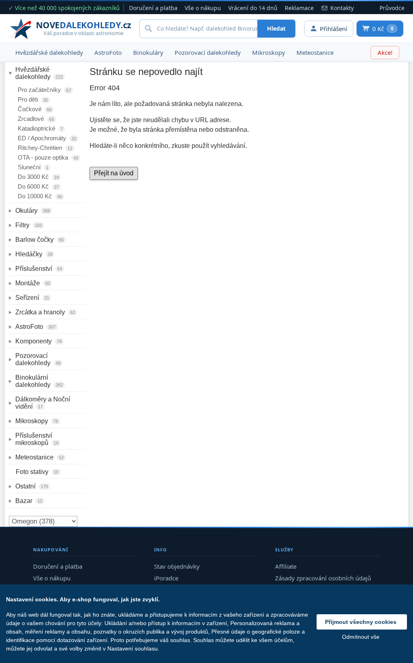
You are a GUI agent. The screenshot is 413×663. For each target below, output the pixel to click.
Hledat (276, 28)
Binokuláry (148, 52)
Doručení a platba (153, 8)
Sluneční (33, 167)
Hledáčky (33, 254)
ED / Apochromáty (47, 138)
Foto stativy (37, 471)
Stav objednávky (177, 566)
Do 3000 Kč (38, 176)
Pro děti (33, 99)
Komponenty (38, 341)
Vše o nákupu (203, 8)
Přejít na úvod (113, 173)
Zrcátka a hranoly (45, 312)
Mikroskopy (268, 52)
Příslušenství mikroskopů (36, 439)
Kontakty (342, 8)
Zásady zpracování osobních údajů (323, 578)
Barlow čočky (39, 239)
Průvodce (392, 8)
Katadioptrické (40, 128)
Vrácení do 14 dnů (252, 8)
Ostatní (31, 486)
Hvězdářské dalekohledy (49, 52)
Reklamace (299, 8)
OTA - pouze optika (48, 157)
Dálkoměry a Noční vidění (43, 403)
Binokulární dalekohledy (39, 381)
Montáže (32, 283)
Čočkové (35, 109)
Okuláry (32, 210)
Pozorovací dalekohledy (208, 52)
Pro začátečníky (44, 89)
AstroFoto (108, 52)
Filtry (28, 225)
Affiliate (285, 566)
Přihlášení (333, 29)
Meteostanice (315, 52)
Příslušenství (38, 268)
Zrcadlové (36, 118)
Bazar (28, 500)
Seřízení (32, 297)
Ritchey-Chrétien (45, 147)
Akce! (385, 52)
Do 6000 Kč (38, 186)
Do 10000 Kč (40, 196)
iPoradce (166, 578)
